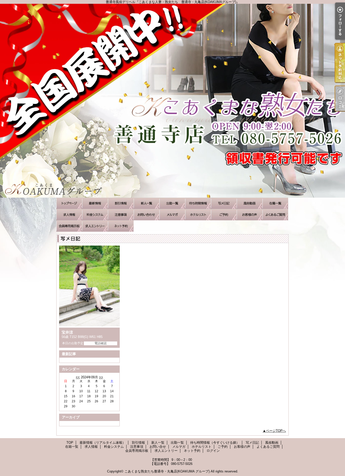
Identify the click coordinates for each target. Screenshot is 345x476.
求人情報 (69, 214)
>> (101, 377)
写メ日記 (224, 203)
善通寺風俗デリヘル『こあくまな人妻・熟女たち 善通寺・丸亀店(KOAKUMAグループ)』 (172, 101)
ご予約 (224, 214)
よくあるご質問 (275, 214)
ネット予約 (121, 226)
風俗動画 (249, 203)
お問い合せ (146, 214)
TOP (69, 203)
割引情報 (121, 203)
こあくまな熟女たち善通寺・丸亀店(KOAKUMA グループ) (167, 471)
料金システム (95, 214)
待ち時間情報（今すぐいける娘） (198, 203)
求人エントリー (95, 226)
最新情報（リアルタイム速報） (95, 203)
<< (78, 377)
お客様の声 (249, 214)
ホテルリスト (198, 214)
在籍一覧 (275, 203)
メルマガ (172, 214)
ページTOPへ (276, 431)
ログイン (213, 451)
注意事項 (121, 214)
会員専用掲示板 (69, 226)
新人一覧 (146, 203)
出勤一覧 (172, 203)
